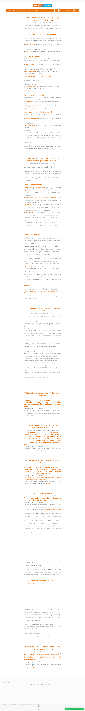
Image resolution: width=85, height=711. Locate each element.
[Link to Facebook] (77, 1)
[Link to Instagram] (79, 1)
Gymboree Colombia (37, 408)
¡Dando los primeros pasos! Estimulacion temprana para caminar (42, 648)
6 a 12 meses (44, 163)
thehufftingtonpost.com (42, 636)
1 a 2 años (43, 22)
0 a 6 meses (36, 397)
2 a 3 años (43, 397)
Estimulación (49, 163)
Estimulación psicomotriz (42, 493)
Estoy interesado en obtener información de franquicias (14, 691)
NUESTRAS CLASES (7, 684)
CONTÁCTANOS (6, 696)
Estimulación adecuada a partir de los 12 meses (42, 461)
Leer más (33, 415)
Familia (46, 22)
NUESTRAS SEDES (7, 682)
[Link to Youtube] (81, 1)
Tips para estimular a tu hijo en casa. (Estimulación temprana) (42, 426)
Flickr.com (33, 636)
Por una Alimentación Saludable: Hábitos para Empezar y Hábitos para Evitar (42, 159)
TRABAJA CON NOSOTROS (8, 686)
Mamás (49, 22)
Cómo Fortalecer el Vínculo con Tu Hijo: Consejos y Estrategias (42, 18)
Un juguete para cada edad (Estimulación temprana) (42, 394)
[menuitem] (9, 10)
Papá (52, 22)
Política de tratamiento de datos (9, 697)
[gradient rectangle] (42, 5)
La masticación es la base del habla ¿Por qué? (42, 309)
